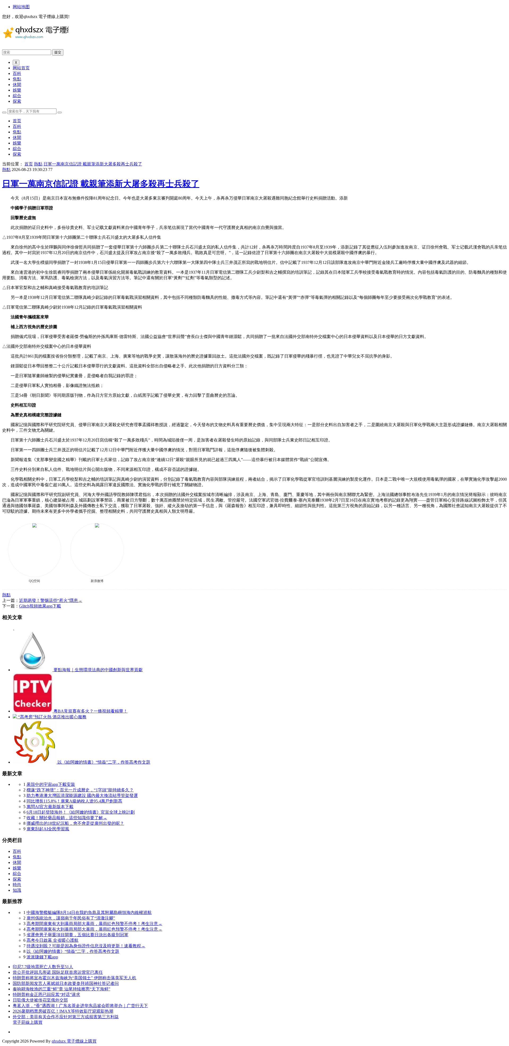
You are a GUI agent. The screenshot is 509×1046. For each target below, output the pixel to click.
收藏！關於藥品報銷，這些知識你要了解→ (67, 817)
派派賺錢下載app (42, 957)
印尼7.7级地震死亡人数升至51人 (43, 966)
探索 (17, 101)
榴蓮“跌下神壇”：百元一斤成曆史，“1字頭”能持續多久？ (80, 790)
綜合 (17, 95)
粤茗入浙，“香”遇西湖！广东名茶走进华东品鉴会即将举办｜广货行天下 (80, 1005)
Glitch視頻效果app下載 (40, 606)
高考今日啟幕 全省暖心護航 (52, 940)
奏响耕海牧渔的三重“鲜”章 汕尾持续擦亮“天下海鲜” (61, 989)
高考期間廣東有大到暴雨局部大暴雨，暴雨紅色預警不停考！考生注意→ (94, 923)
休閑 (17, 84)
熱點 (38, 164)
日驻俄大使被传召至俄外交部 (40, 1000)
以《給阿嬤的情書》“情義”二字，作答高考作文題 (73, 951)
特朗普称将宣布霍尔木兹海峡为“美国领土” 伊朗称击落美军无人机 (74, 978)
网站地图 (21, 6)
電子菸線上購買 (27, 1022)
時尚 (17, 884)
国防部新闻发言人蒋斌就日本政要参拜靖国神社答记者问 (66, 983)
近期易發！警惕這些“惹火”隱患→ (50, 600)
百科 (17, 73)
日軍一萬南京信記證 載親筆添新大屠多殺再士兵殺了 (92, 164)
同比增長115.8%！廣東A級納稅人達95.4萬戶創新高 (74, 801)
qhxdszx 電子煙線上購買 (74, 1041)
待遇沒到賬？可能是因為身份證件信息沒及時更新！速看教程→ (86, 946)
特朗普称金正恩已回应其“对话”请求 (46, 994)
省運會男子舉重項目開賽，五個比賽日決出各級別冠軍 (77, 934)
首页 (17, 121)
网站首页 (21, 68)
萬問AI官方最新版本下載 (50, 806)
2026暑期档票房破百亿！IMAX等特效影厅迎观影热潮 (63, 1011)
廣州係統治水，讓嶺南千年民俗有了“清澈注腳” (71, 918)
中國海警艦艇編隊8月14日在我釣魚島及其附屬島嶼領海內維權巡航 (89, 912)
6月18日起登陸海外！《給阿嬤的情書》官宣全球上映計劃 (81, 812)
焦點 (17, 79)
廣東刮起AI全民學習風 (48, 829)
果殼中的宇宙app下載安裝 (51, 784)
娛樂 (17, 90)
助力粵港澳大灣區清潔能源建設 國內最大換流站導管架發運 (82, 795)
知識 (17, 890)
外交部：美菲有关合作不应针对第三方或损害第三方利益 (66, 1017)
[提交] (60, 112)
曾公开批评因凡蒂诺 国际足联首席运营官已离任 (58, 972)
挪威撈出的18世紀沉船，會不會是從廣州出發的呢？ (75, 823)
